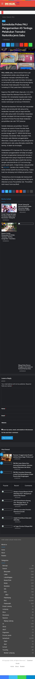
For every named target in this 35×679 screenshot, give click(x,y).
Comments (28, 485)
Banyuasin (7, 571)
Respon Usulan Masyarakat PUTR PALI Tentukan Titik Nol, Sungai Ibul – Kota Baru (8, 235)
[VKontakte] (24, 191)
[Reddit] (26, 45)
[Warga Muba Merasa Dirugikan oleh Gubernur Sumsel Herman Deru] (26, 293)
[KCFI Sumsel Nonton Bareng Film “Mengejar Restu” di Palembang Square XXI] (7, 503)
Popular (5, 485)
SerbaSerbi (6, 638)
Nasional (5, 618)
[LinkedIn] (12, 45)
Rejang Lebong (8, 621)
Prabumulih (7, 603)
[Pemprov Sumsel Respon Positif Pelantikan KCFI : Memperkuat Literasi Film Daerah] (7, 494)
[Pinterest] (21, 45)
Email (3, 415)
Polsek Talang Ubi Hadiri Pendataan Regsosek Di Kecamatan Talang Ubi (8, 215)
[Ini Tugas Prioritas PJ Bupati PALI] (7, 528)
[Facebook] (3, 45)
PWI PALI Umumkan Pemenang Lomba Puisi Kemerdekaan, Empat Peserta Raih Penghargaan (23, 474)
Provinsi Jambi (7, 635)
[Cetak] (31, 191)
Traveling (5, 650)
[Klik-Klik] (12, 4)
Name (3, 408)
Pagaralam (6, 632)
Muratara (7, 586)
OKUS (4, 626)
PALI (13, 17)
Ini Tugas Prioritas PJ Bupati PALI (23, 526)
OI (3, 623)
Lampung (5, 609)
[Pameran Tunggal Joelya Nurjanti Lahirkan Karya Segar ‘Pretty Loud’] (6, 457)
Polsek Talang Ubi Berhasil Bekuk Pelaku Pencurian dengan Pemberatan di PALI (24, 207)
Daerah (9, 17)
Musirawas (6, 615)
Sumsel (5, 647)
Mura (4, 612)
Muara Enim (7, 580)
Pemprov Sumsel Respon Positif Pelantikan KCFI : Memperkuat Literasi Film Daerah (23, 493)
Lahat (5, 574)
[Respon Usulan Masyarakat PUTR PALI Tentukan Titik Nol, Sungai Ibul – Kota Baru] (9, 227)
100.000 (6, 167)
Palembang (7, 597)
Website (3, 422)
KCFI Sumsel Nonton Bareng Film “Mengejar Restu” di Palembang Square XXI (22, 502)
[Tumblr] (17, 45)
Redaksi (3, 555)
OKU (5, 592)
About (3, 552)
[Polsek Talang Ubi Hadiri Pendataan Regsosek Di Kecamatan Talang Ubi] (9, 208)
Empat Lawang (7, 606)
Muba (5, 583)
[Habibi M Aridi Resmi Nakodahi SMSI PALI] (7, 520)
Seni (5, 644)
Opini (5, 641)
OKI (5, 589)
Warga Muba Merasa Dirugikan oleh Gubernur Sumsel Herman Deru (25, 367)
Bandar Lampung (9, 653)
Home (4, 17)
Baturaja (5, 565)
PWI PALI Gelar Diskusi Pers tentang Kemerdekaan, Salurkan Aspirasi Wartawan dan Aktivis (22, 465)
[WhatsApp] (30, 45)
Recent (16, 485)
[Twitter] (8, 45)
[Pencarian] (33, 4)
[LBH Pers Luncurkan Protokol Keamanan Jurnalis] (7, 512)
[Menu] (2, 4)
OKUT (4, 629)
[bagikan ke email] (28, 191)
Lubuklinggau (8, 577)
